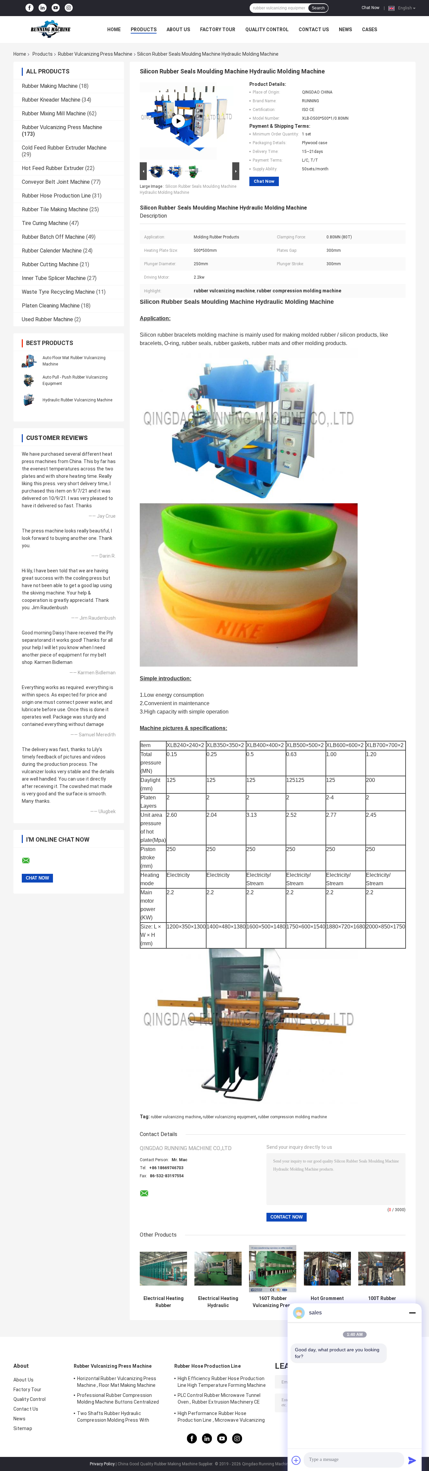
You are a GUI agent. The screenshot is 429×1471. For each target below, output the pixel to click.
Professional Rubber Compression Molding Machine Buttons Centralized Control (118, 1400)
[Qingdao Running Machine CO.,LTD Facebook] (29, 8)
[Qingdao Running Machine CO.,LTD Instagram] (69, 8)
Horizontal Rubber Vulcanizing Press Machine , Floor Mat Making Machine (117, 1382)
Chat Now (370, 7)
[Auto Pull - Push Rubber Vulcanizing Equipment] (28, 380)
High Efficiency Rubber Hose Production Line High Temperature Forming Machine (222, 1382)
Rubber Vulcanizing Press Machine (95, 54)
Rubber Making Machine (50, 86)
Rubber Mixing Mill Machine (54, 113)
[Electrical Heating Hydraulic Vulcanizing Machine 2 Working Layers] (218, 1268)
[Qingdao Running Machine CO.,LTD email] (30, 860)
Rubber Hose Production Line (56, 195)
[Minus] (412, 1313)
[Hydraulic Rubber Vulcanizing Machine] (28, 400)
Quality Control (267, 29)
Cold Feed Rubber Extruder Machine (64, 148)
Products (144, 29)
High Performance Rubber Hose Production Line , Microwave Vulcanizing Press (221, 1418)
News (345, 29)
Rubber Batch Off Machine (53, 237)
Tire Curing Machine (45, 223)
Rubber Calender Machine (52, 250)
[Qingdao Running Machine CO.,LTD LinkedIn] (43, 8)
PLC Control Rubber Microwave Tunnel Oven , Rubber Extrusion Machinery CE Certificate (219, 1400)
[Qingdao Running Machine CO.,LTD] (50, 29)
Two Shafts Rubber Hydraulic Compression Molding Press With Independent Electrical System (113, 1418)
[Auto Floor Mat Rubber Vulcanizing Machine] (28, 361)
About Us (178, 29)
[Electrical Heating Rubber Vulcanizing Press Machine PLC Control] (163, 1268)
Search (318, 8)
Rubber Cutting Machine (50, 264)
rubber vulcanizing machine (176, 1117)
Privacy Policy (102, 1464)
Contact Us (314, 29)
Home (114, 29)
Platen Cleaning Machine (51, 305)
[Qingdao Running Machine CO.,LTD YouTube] (56, 8)
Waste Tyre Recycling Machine (58, 292)
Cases (369, 29)
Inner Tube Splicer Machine (54, 278)
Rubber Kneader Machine (51, 100)
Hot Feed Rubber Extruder (53, 168)
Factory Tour (217, 29)
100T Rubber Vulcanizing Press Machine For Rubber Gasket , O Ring (382, 1302)
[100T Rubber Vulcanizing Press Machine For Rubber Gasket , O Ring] (382, 1268)
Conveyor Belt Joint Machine (56, 182)
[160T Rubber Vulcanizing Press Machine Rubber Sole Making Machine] (272, 1268)
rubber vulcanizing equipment (229, 1117)
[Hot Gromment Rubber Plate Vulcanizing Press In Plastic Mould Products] (327, 1268)
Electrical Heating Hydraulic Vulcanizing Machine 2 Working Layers (218, 1302)
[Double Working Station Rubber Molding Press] (178, 121)
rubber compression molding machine (292, 1117)
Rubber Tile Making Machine (55, 209)
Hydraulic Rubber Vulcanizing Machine (77, 400)
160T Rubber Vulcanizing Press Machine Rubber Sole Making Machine (273, 1302)
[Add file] (296, 1460)
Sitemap (22, 1428)
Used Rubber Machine (47, 319)
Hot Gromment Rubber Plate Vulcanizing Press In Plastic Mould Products (327, 1302)
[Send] (412, 1460)
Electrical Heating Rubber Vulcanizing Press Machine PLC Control (163, 1302)
